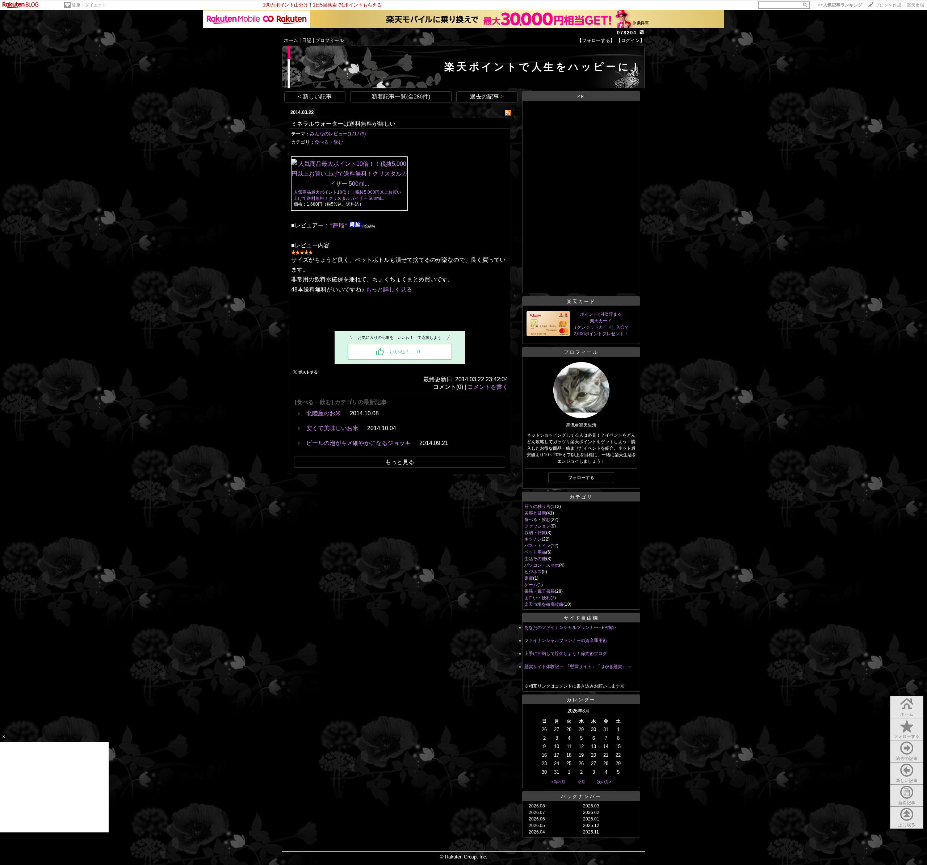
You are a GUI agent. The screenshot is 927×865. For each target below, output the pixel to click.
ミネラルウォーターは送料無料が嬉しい (343, 124)
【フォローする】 (596, 40)
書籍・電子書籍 (539, 591)
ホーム (291, 40)
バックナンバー (581, 796)
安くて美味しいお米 (332, 428)
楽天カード (581, 301)
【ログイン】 (630, 40)
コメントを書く (487, 387)
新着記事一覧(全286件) (401, 96)
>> (840, 5)
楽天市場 (915, 5)
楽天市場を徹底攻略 (543, 604)
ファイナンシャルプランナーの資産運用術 (565, 640)
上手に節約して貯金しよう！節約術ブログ (565, 653)
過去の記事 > (487, 96)
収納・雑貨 (535, 532)
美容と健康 (535, 513)
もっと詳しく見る (389, 289)
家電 (528, 578)
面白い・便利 (537, 597)
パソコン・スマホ (541, 565)
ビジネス (533, 571)
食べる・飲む (329, 142)
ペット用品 (535, 552)
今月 (581, 782)
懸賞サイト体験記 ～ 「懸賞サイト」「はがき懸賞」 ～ (578, 666)
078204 (627, 32)
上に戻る (906, 824)
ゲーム (530, 584)
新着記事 (906, 802)
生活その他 (535, 558)
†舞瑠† (339, 225)
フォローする (907, 736)
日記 (306, 40)
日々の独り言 (537, 506)
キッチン (533, 539)
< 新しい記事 (315, 96)
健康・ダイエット (89, 5)
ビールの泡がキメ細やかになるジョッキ (358, 443)
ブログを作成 (888, 5)
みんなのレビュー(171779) (338, 134)
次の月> (604, 782)
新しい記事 (907, 780)
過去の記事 (907, 758)
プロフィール (329, 40)
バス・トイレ (537, 545)
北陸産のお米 (323, 413)
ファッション (537, 526)
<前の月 (558, 782)
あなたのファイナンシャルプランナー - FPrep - (570, 627)
